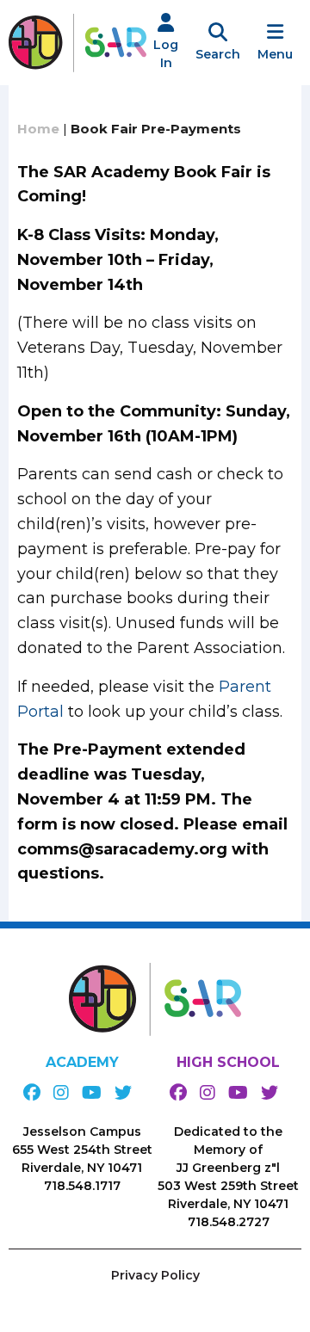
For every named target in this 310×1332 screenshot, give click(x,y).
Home (38, 128)
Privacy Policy (155, 1275)
